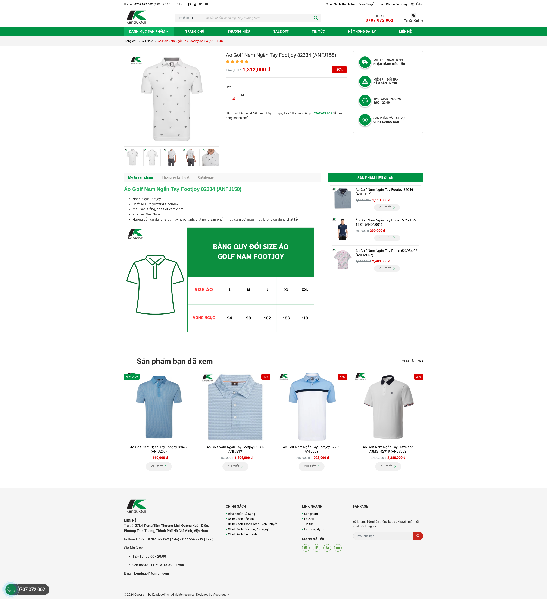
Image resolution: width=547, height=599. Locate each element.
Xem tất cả (412, 361)
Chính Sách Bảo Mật (241, 519)
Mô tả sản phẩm (140, 177)
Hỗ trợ (418, 4)
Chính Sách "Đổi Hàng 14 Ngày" (248, 529)
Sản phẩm (311, 514)
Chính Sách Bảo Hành (242, 534)
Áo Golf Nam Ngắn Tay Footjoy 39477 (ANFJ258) (159, 449)
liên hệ (405, 31)
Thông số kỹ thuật (175, 177)
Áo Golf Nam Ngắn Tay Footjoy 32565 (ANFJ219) (235, 449)
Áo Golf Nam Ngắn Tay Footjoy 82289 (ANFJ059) (311, 449)
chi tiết (385, 207)
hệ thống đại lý (362, 31)
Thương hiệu (239, 31)
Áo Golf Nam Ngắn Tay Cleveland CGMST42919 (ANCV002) (388, 449)
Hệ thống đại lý (314, 529)
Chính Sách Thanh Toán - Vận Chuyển (350, 4)
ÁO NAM (147, 41)
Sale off (281, 31)
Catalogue (206, 177)
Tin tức (318, 31)
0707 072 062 (143, 4)
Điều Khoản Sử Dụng (393, 4)
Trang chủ (194, 31)
